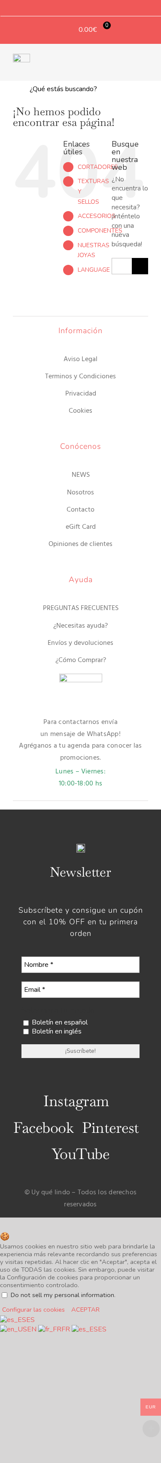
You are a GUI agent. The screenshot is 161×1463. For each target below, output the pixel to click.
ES (30, 1320)
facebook (43, 1127)
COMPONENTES (100, 231)
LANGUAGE (94, 270)
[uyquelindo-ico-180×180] (21, 57)
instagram (76, 1101)
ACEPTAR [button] (85, 1309)
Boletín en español (59, 1022)
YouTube (80, 1153)
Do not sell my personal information (62, 1295)
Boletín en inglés (56, 1031)
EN (32, 1329)
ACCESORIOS (96, 216)
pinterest (110, 1127)
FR (66, 1329)
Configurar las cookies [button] (33, 1309)
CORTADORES (98, 167)
